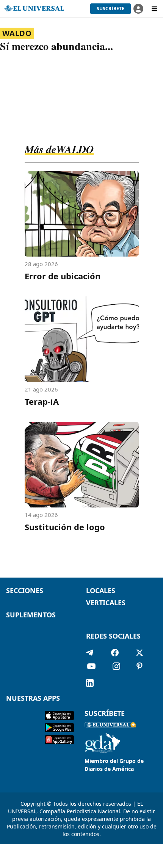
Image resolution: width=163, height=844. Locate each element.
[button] (110, 8)
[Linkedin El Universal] (90, 683)
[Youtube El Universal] (91, 667)
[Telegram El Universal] (90, 652)
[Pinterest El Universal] (139, 667)
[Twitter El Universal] (139, 652)
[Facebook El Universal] (115, 652)
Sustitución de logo (65, 526)
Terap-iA (42, 401)
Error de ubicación (62, 276)
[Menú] (154, 8)
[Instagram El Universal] (116, 667)
